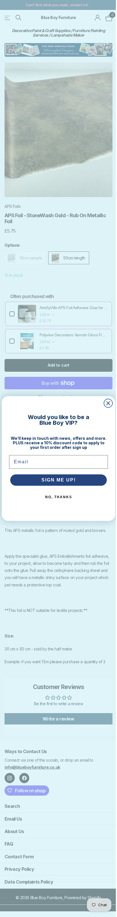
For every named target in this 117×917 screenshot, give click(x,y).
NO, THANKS (58, 497)
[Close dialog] (108, 403)
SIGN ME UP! (58, 479)
